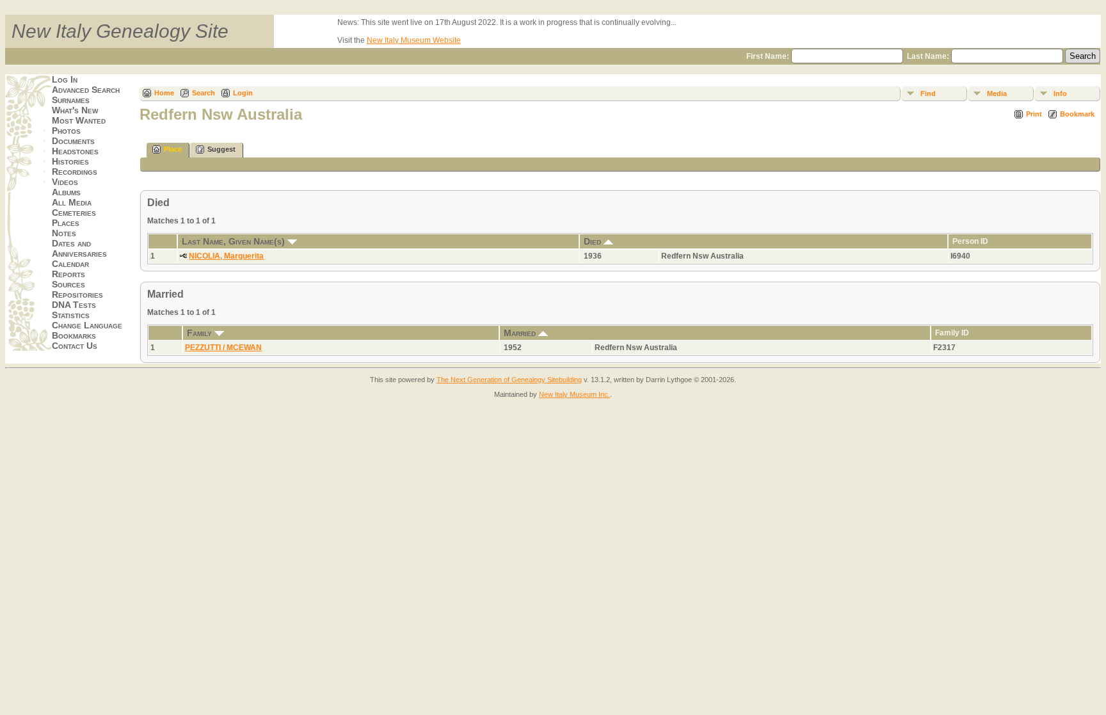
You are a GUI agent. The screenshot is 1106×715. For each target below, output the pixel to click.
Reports (68, 274)
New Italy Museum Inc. (574, 394)
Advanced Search (86, 89)
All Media (72, 202)
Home (164, 93)
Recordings (74, 171)
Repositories (77, 294)
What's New (75, 110)
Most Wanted (79, 120)
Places (65, 223)
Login (243, 93)
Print (1034, 114)
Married (521, 333)
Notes (64, 233)
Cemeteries (74, 212)
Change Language (87, 325)
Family (200, 333)
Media (997, 93)
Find (928, 93)
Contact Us (74, 346)
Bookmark (1077, 114)
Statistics (71, 315)
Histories (70, 161)
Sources (68, 284)
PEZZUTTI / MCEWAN (223, 347)
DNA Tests (74, 305)
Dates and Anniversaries (79, 248)
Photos (66, 130)
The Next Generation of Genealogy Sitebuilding (509, 379)
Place (173, 149)
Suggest (221, 149)
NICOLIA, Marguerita (226, 256)
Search (203, 93)
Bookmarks (74, 335)
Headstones (75, 151)
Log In (64, 79)
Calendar (70, 264)
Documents (73, 141)
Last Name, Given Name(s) (234, 241)
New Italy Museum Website (414, 40)
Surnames (71, 100)
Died (594, 241)
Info (1060, 93)
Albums (66, 192)
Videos (65, 182)
